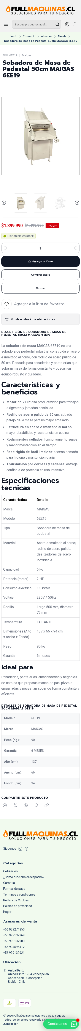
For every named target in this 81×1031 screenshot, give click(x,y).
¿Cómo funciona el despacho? (23, 877)
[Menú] (6, 24)
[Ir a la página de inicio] (40, 9)
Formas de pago (14, 888)
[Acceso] (67, 24)
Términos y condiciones (19, 894)
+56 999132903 (14, 941)
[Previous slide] (4, 203)
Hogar (7, 911)
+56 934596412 (14, 947)
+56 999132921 (14, 952)
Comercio (29, 36)
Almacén (46, 36)
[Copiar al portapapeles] (46, 806)
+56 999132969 (14, 935)
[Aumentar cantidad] (75, 248)
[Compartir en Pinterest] (36, 806)
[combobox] (36, 24)
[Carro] (74, 24)
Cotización (10, 871)
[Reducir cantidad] (5, 248)
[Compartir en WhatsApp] (25, 806)
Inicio (14, 36)
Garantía (9, 883)
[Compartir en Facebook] (4, 806)
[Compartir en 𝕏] (15, 806)
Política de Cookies (16, 900)
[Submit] (57, 24)
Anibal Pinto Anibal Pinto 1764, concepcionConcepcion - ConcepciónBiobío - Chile (28, 976)
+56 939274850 (14, 929)
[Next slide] (76, 203)
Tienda (62, 36)
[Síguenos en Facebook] (26, 849)
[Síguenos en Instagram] (20, 849)
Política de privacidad (17, 906)
